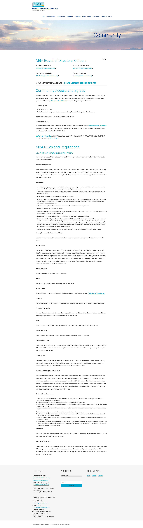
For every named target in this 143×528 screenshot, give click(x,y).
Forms (84, 16)
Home (43, 16)
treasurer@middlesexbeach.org (82, 76)
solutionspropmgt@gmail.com (41, 503)
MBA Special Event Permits (59, 101)
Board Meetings (51, 16)
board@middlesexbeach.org (41, 480)
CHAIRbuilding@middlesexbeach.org (47, 76)
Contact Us (104, 16)
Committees (70, 16)
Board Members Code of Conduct (80, 83)
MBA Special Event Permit (97, 293)
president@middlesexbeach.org (45, 68)
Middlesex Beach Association (45, 9)
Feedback (100, 475)
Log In (110, 16)
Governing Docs (61, 16)
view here (53, 138)
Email (104, 59)
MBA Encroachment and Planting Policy (54, 153)
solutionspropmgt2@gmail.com (42, 507)
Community (78, 16)
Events (89, 16)
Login (88, 475)
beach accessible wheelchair (97, 125)
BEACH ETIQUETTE (43, 136)
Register (94, 475)
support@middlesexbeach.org (41, 484)
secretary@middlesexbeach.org (82, 68)
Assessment (96, 16)
